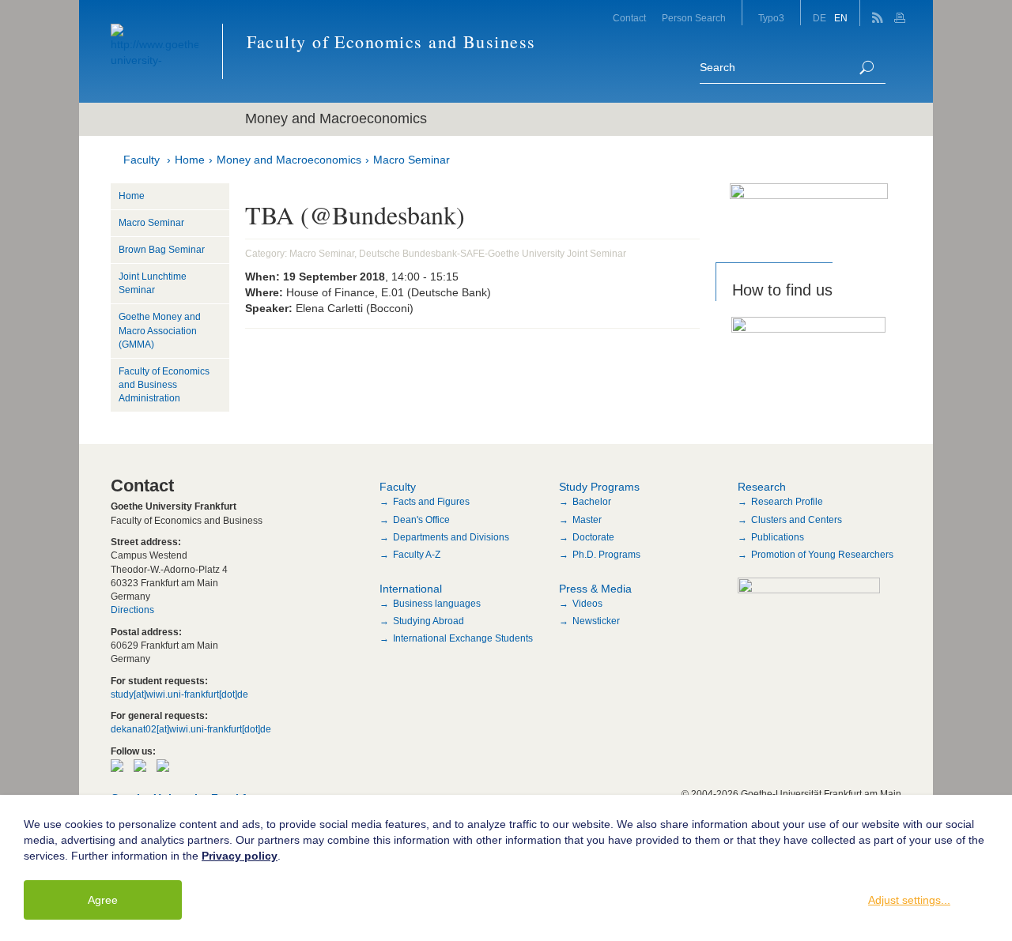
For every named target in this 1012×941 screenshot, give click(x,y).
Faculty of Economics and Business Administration (164, 385)
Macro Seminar (411, 159)
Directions (132, 609)
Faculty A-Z (416, 554)
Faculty (141, 159)
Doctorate (593, 537)
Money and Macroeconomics (289, 159)
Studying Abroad (428, 621)
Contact (629, 18)
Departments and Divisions (451, 537)
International (411, 588)
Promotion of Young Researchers (822, 554)
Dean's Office (421, 519)
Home (190, 159)
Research (762, 486)
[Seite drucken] (901, 13)
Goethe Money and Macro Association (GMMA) (160, 330)
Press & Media (595, 588)
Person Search (694, 18)
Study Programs (599, 486)
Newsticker (596, 621)
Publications (777, 537)
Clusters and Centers (796, 519)
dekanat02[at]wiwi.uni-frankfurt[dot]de (191, 729)
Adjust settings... (909, 900)
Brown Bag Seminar (162, 249)
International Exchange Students (463, 638)
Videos (587, 603)
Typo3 (771, 18)
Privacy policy (240, 855)
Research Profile (787, 501)
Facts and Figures (431, 501)
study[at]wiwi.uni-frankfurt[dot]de (179, 694)
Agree (103, 900)
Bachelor (591, 501)
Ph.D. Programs (606, 554)
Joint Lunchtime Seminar (153, 283)
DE (819, 18)
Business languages (437, 603)
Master (587, 519)
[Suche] (867, 67)
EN (841, 18)
